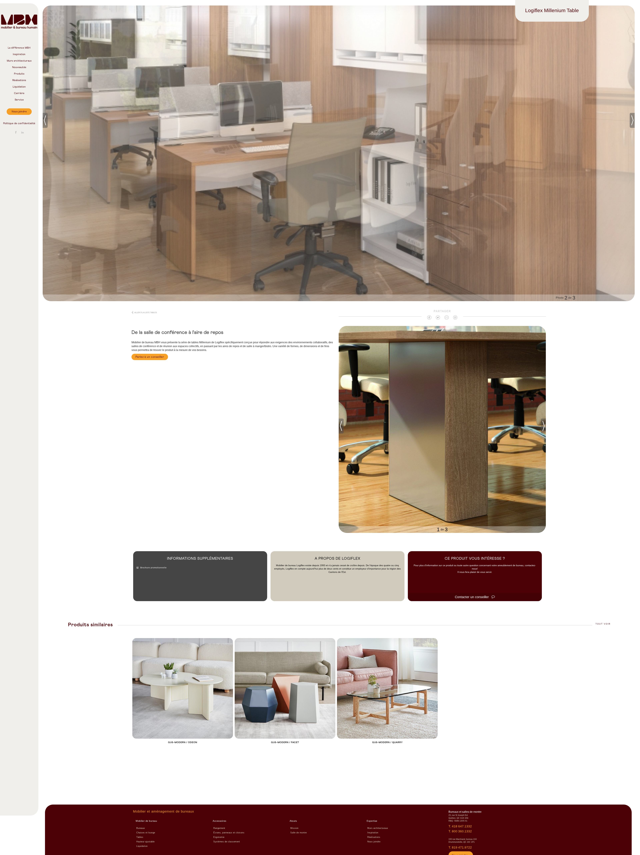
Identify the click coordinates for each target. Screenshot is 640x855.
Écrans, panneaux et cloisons (228, 833)
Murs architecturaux (19, 61)
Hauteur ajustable (145, 842)
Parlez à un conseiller (150, 357)
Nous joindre (19, 111)
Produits (19, 74)
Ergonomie (218, 837)
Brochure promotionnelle (153, 568)
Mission (294, 828)
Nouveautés (19, 67)
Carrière (19, 93)
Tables (139, 837)
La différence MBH (19, 48)
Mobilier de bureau (146, 821)
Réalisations (19, 80)
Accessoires (219, 821)
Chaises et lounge (145, 833)
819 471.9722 (462, 847)
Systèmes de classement (226, 842)
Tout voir (603, 624)
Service (19, 100)
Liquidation (19, 87)
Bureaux (140, 828)
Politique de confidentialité (19, 123)
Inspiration (19, 54)
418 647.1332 (462, 826)
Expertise (372, 821)
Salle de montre (298, 833)
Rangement (219, 828)
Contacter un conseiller (472, 597)
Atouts (293, 821)
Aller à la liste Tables (145, 312)
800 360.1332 (462, 831)
